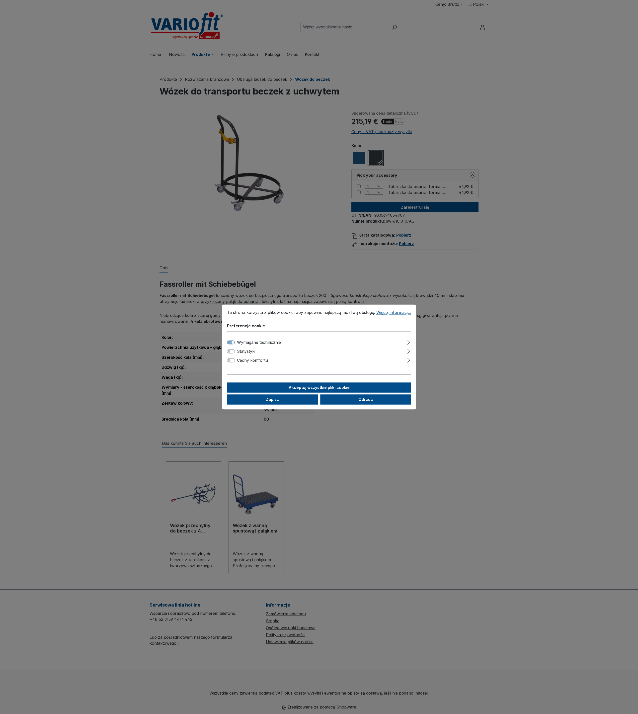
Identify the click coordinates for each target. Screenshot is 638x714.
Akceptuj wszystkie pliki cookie (319, 387)
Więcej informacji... (393, 312)
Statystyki (246, 351)
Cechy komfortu (252, 360)
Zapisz (272, 399)
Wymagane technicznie (259, 342)
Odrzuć (365, 399)
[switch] (231, 352)
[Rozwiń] (408, 342)
